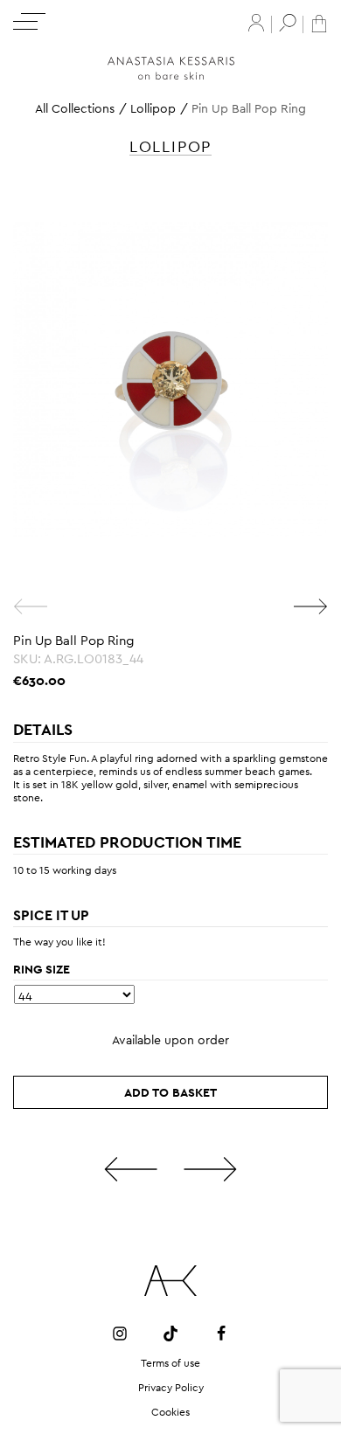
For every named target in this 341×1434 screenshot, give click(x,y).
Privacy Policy (171, 1388)
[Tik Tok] (170, 1333)
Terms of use (170, 1363)
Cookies (170, 1412)
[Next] (310, 606)
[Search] (287, 22)
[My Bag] (319, 22)
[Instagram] (119, 1333)
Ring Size (41, 969)
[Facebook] (221, 1333)
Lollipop (153, 108)
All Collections (75, 108)
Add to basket (170, 1092)
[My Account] (256, 22)
